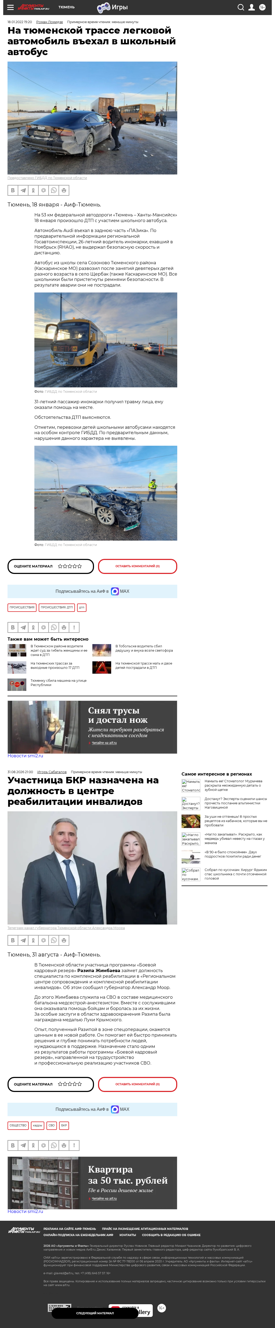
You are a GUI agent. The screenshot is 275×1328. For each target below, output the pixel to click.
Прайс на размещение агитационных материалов (145, 1229)
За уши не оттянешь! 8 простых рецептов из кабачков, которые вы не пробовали (236, 821)
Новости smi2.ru (25, 755)
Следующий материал (95, 1313)
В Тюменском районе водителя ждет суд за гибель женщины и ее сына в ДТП (59, 650)
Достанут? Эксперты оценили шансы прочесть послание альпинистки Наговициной (236, 803)
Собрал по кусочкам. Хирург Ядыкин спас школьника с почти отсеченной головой (236, 874)
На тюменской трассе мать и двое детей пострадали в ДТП (143, 665)
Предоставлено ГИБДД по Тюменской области (47, 178)
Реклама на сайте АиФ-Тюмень (70, 1229)
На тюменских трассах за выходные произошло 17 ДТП (55, 665)
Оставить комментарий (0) (137, 566)
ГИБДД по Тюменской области (71, 392)
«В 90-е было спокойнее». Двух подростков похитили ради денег (233, 854)
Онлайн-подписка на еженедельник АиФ (78, 1235)
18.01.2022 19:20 (20, 22)
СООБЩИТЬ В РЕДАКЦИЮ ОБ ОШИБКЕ (171, 1235)
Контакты (128, 1235)
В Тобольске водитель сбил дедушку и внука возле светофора (144, 648)
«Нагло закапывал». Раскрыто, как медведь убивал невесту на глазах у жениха (235, 838)
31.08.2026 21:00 (20, 772)
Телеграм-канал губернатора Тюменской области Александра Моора (66, 928)
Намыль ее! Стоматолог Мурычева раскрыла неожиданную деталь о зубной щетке (233, 785)
